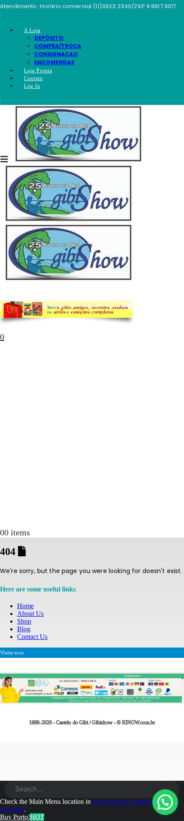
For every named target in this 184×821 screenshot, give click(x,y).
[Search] (174, 790)
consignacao (56, 54)
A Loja (32, 30)
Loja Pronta (38, 71)
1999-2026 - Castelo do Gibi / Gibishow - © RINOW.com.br (92, 722)
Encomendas (54, 62)
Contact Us (32, 636)
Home (25, 605)
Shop (24, 621)
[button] (165, 802)
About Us (30, 613)
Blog (23, 629)
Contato (33, 78)
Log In (32, 86)
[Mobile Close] (5, 776)
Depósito (48, 38)
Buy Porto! (22, 817)
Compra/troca (57, 46)
